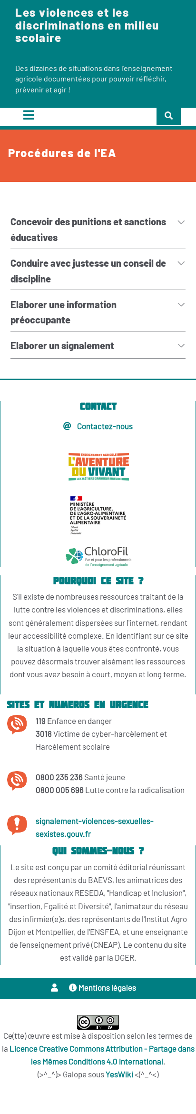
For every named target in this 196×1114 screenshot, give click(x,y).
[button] (55, 988)
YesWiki (119, 1075)
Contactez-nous (104, 426)
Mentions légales (106, 988)
